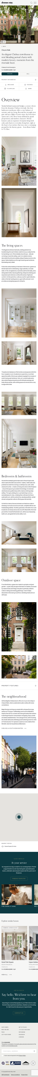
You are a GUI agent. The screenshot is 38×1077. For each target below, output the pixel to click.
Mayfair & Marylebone (7, 964)
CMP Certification (5, 1074)
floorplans (11, 88)
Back (4, 46)
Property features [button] (10, 685)
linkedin (21, 1037)
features (30, 84)
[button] (31, 3)
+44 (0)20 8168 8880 (24, 1029)
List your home (6, 1034)
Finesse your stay (19, 878)
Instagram (22, 1032)
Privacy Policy (22, 1055)
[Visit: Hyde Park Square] (14, 943)
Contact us (19, 1013)
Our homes (5, 1027)
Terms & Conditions (15, 1074)
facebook (22, 1034)
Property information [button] (9, 79)
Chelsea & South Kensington (8, 67)
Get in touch (23, 1027)
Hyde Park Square (8, 962)
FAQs (3, 1032)
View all (5, 974)
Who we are (5, 1029)
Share (30, 88)
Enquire (9, 73)
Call (28, 73)
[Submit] (34, 1051)
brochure (11, 84)
